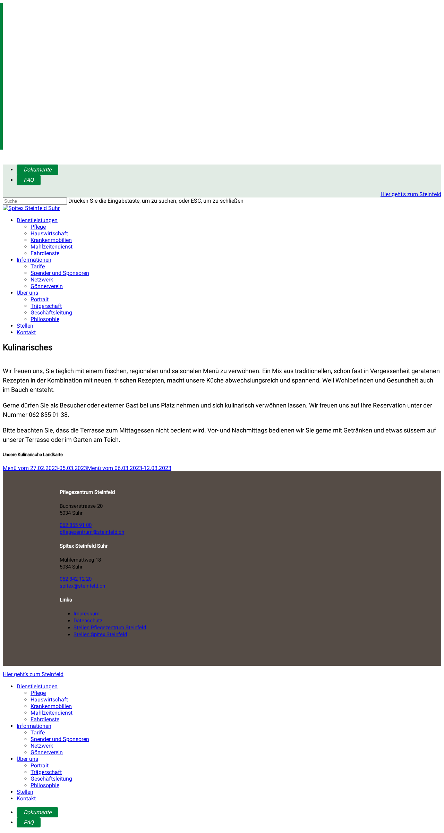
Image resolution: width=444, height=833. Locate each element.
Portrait (40, 299)
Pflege (38, 227)
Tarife (38, 266)
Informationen (34, 259)
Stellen (25, 325)
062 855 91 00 (76, 525)
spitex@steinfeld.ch (82, 586)
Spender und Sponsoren (60, 273)
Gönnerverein (47, 286)
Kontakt (26, 332)
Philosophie (45, 319)
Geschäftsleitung (51, 312)
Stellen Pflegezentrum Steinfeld (110, 627)
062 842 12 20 (76, 579)
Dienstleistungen (37, 220)
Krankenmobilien (51, 240)
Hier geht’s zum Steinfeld (411, 194)
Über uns (27, 292)
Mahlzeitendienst (51, 246)
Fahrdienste (45, 253)
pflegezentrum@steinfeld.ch (92, 532)
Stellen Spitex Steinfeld (100, 634)
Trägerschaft (46, 306)
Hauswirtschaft (49, 233)
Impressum (87, 614)
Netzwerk (42, 279)
